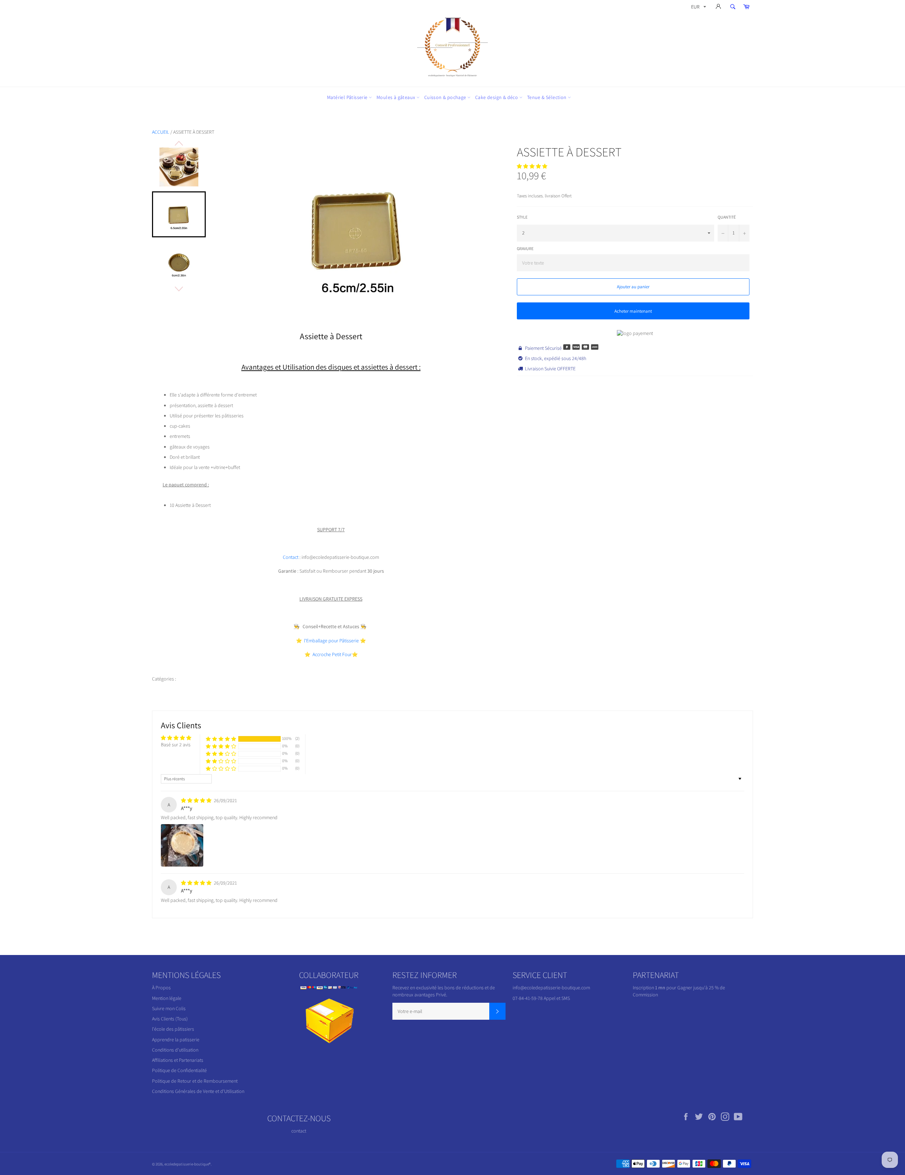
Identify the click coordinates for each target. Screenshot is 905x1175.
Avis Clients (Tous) (170, 1018)
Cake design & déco (497, 97)
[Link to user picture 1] (182, 845)
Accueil (160, 132)
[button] (532, 166)
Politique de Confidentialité (179, 1070)
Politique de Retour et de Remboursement (195, 1081)
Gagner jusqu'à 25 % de (701, 987)
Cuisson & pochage (445, 97)
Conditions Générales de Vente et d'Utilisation (198, 1091)
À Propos (161, 987)
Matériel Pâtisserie (348, 97)
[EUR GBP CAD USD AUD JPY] (698, 8)
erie (331, 640)
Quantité (727, 217)
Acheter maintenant (633, 311)
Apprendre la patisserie (175, 1039)
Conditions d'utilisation (175, 1050)
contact (298, 1131)
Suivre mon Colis (169, 1008)
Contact (291, 557)
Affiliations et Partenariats (177, 1060)
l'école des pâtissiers (173, 1029)
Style (522, 217)
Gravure (525, 248)
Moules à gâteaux (396, 97)
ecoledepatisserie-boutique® (187, 1164)
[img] (196, 800)
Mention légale (166, 998)
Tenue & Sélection (547, 97)
